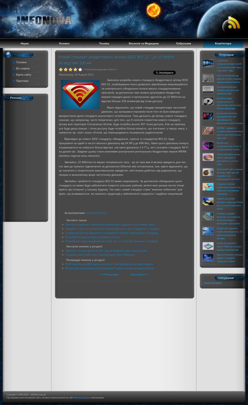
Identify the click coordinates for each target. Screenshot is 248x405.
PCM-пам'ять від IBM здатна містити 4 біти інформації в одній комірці (109, 264)
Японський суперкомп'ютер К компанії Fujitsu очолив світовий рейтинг (109, 268)
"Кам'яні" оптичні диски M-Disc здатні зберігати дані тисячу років (106, 250)
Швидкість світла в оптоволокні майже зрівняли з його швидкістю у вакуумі (112, 228)
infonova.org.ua (81, 397)
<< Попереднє (109, 274)
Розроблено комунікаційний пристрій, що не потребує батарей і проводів (111, 241)
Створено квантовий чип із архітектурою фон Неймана (100, 254)
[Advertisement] (27, 160)
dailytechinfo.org (96, 212)
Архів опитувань (213, 283)
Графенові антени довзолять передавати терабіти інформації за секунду (111, 232)
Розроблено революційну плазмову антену (92, 237)
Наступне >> (139, 274)
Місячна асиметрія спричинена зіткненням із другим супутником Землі (110, 224)
